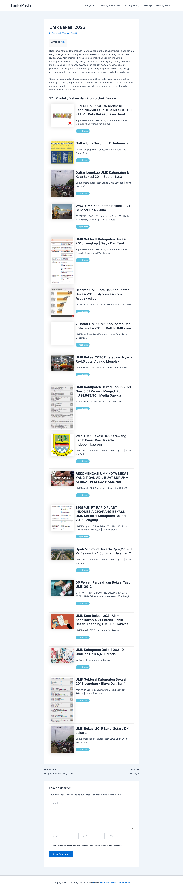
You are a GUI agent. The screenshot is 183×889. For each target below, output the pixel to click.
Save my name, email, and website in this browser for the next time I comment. (88, 845)
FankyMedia (21, 5)
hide (63, 42)
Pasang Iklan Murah (110, 5)
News (127, 882)
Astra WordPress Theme (112, 882)
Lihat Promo (82, 131)
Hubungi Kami (89, 5)
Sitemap (147, 5)
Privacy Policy (132, 5)
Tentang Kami (163, 5)
